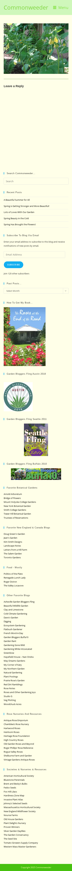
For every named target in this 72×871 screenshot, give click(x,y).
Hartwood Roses (12, 728)
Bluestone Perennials (14, 779)
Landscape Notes (12, 545)
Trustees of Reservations (16, 517)
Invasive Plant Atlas (13, 799)
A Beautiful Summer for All (17, 199)
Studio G (8, 696)
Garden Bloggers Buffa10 (16, 637)
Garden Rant (10, 641)
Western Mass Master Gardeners (20, 846)
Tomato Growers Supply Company (21, 842)
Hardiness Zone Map (14, 795)
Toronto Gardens (12, 557)
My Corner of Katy (13, 664)
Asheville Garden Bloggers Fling (19, 601)
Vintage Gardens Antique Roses (19, 759)
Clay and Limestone (13, 609)
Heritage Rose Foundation (17, 735)
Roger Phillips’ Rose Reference (18, 747)
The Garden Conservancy (16, 834)
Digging (7, 621)
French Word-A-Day (13, 633)
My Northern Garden (14, 668)
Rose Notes (9, 688)
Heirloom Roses (11, 732)
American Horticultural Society (19, 775)
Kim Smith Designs (13, 541)
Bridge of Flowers (12, 498)
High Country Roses (13, 739)
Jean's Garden (10, 537)
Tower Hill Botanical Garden (17, 513)
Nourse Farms (11, 815)
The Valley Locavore (13, 585)
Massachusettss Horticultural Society (22, 807)
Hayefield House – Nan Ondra (18, 656)
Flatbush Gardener (13, 629)
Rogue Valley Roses (13, 751)
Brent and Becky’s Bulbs (15, 783)
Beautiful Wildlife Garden (16, 605)
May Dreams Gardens (14, 660)
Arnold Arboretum (13, 494)
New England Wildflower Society (20, 811)
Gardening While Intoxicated (18, 648)
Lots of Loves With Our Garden (19, 212)
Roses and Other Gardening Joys (20, 692)
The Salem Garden (13, 553)
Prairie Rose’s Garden (14, 680)
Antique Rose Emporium (16, 720)
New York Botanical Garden (17, 505)
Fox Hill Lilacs (10, 791)
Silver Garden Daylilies (14, 830)
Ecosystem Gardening (14, 625)
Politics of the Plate (13, 573)
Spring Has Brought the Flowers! (20, 224)
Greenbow (9, 652)
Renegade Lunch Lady (15, 577)
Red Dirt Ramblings (13, 684)
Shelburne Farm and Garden (18, 755)
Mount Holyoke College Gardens (20, 501)
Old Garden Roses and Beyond (19, 743)
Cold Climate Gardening (15, 613)
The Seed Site (10, 838)
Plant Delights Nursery (15, 823)
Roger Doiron (10, 581)
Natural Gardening (13, 672)
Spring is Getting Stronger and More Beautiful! (26, 206)
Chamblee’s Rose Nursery (16, 724)
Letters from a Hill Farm (15, 549)
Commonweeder (26, 7)
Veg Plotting (10, 700)
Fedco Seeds (10, 787)
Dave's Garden (11, 617)
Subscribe (13, 264)
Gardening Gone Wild (14, 645)
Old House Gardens (13, 819)
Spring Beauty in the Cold (16, 218)
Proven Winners (12, 826)
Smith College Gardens (15, 509)
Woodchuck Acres (12, 704)
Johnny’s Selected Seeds (15, 803)
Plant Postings (11, 676)
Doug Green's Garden (14, 533)
